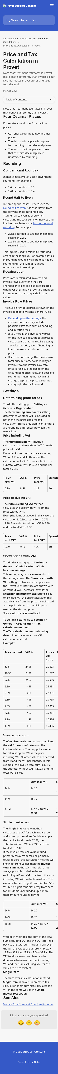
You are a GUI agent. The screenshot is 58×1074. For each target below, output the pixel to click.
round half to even (14, 208)
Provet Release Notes (29, 1061)
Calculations (9, 41)
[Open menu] (52, 6)
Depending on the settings (24, 318)
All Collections (10, 38)
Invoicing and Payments (35, 38)
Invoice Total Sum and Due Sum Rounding (28, 1004)
